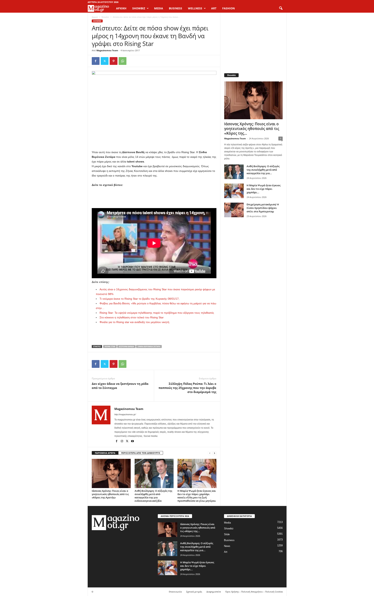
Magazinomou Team (107, 50)
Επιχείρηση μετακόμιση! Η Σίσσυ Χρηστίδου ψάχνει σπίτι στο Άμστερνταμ (263, 208)
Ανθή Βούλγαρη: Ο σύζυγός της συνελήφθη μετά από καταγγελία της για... (263, 169)
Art (225, 551)
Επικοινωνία (175, 591)
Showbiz (105, 17)
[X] (104, 61)
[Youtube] (132, 441)
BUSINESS (175, 8)
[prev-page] (210, 453)
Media (227, 522)
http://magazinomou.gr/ (125, 414)
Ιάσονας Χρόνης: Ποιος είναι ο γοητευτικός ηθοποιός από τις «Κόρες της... (251, 128)
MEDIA (158, 8)
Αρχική (121, 8)
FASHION (228, 8)
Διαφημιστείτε (213, 591)
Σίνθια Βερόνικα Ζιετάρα (149, 346)
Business (229, 540)
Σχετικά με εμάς (194, 591)
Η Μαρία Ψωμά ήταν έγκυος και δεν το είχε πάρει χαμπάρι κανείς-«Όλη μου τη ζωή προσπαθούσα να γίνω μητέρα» (196, 495)
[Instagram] (122, 441)
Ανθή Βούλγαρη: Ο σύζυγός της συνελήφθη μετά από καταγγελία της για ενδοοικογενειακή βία (153, 495)
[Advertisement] (154, 198)
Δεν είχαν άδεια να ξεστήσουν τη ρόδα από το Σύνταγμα (120, 386)
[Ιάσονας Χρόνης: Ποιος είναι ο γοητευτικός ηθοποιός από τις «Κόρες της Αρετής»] (111, 473)
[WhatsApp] (122, 61)
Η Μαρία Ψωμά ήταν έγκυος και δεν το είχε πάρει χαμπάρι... (263, 189)
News (227, 546)
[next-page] (214, 453)
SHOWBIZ (138, 8)
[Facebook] (96, 61)
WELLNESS (195, 8)
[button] (280, 8)
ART (213, 8)
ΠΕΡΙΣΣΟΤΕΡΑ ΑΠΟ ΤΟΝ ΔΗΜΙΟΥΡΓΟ (140, 452)
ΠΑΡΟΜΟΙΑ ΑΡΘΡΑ (105, 452)
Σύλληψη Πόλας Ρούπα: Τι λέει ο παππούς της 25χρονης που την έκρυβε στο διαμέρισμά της (187, 388)
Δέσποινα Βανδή (126, 346)
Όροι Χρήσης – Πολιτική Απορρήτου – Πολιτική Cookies (254, 591)
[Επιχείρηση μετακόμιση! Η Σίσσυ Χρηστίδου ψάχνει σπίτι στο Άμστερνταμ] (234, 210)
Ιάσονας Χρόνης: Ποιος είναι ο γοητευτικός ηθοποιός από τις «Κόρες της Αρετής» (110, 494)
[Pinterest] (113, 61)
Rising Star (110, 346)
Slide (227, 534)
